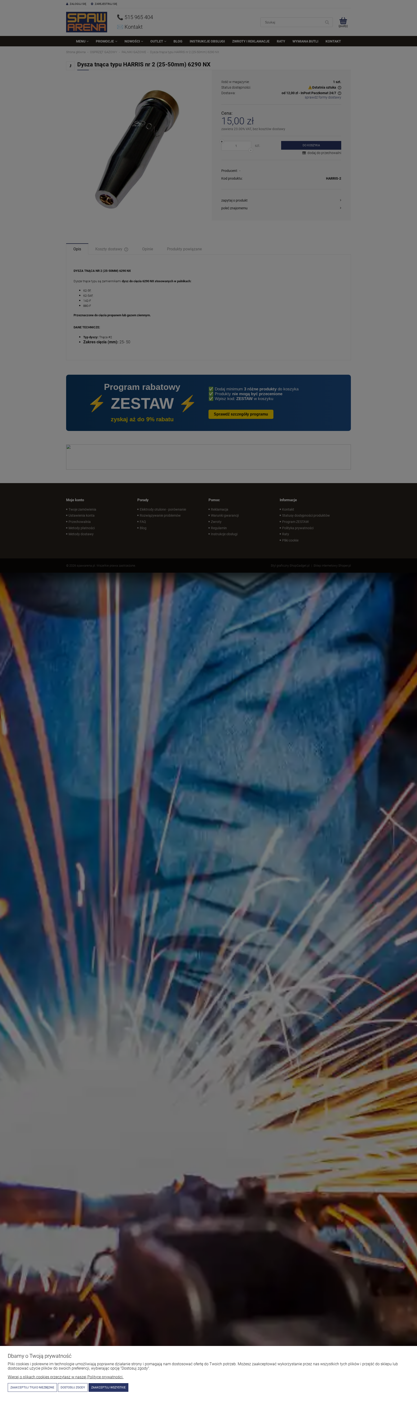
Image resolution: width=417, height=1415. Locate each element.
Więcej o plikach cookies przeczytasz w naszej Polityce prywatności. (66, 1377)
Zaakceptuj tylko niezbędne (32, 1387)
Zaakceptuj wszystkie (108, 1387)
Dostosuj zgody (73, 1387)
